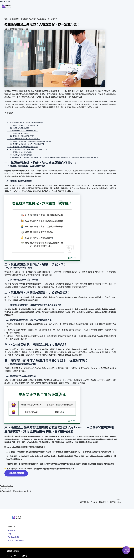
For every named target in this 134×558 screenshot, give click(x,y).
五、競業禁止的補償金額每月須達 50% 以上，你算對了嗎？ (28, 150)
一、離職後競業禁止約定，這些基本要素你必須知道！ (25, 123)
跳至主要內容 (5, 1)
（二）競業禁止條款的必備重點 (19, 128)
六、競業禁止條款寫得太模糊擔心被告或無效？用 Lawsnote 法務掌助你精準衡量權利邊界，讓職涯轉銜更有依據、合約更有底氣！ (52, 158)
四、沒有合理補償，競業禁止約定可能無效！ (22, 147)
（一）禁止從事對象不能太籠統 (19, 133)
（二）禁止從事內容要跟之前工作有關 (21, 136)
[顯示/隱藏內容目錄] (5, 118)
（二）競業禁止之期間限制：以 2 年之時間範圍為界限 (26, 144)
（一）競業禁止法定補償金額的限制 (20, 152)
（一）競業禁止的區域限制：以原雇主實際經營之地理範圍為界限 (30, 141)
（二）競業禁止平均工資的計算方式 (20, 155)
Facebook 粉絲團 (13, 537)
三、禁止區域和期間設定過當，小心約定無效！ (23, 139)
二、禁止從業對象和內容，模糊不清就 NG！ (22, 131)
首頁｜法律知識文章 (11, 19)
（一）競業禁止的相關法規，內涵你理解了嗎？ (24, 125)
